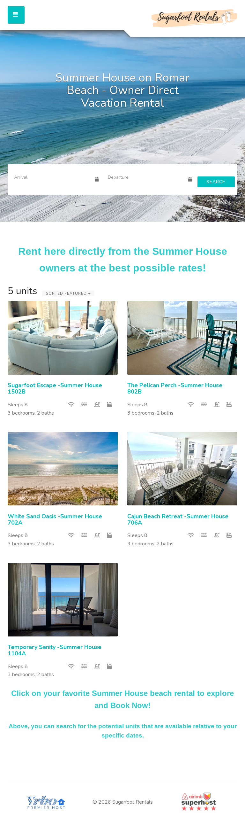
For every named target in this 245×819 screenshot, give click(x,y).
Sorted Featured (67, 293)
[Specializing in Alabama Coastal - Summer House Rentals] (179, 17)
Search (216, 182)
